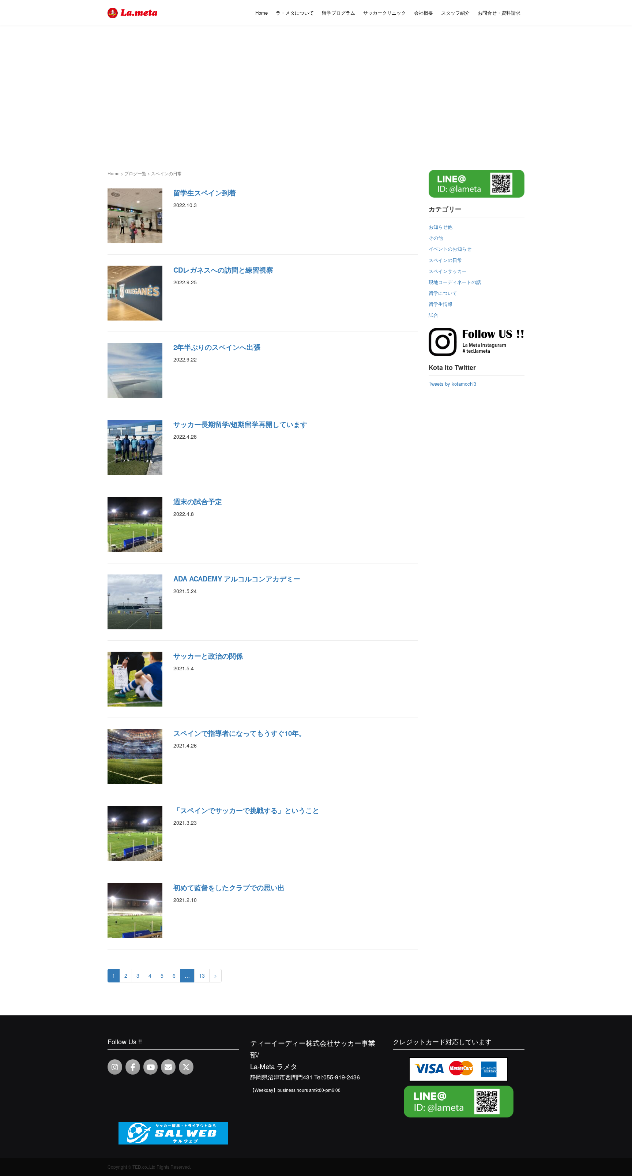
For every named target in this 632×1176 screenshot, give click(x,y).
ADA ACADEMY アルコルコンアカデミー (236, 579)
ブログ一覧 (135, 173)
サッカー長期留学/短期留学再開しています (240, 424)
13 (202, 975)
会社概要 (423, 12)
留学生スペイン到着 (204, 193)
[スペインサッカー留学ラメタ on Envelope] (168, 1067)
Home (261, 12)
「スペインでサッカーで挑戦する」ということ (246, 810)
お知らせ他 (440, 226)
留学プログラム (338, 12)
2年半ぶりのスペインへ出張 (216, 347)
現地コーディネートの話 (455, 281)
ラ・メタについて (295, 12)
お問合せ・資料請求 (499, 12)
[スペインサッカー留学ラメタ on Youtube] (150, 1067)
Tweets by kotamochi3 (452, 383)
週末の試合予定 (197, 501)
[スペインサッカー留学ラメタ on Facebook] (132, 1067)
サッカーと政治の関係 (208, 656)
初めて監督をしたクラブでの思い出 (229, 887)
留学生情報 (440, 303)
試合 (433, 314)
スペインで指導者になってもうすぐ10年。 (239, 733)
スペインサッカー (448, 270)
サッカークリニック (384, 12)
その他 (436, 237)
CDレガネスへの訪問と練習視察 (223, 270)
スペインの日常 (445, 259)
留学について (443, 292)
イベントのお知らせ (450, 248)
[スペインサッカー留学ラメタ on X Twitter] (186, 1067)
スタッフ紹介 (455, 12)
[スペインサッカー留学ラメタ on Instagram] (115, 1067)
